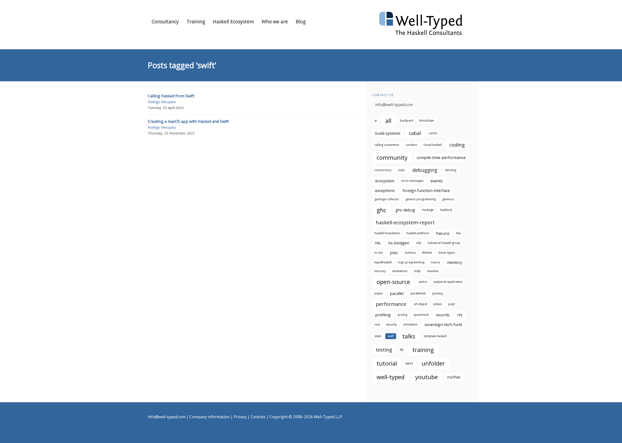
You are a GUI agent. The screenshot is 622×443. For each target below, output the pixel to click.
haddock (446, 210)
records (442, 315)
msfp (417, 271)
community (392, 157)
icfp (418, 243)
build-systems (387, 133)
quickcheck (421, 315)
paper (378, 293)
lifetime (427, 253)
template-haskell (435, 336)
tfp (402, 350)
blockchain (426, 120)
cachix (433, 133)
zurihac (453, 377)
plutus (437, 304)
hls (377, 243)
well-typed (391, 377)
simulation (410, 324)
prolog (402, 315)
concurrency (382, 170)
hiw (458, 233)
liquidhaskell (383, 262)
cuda (401, 170)
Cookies (258, 416)
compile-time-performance (441, 157)
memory (454, 262)
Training (196, 21)
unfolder (433, 363)
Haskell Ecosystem (233, 21)
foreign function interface (426, 190)
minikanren (399, 271)
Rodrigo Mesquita (162, 102)
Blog (301, 21)
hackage (428, 210)
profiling (383, 315)
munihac (433, 271)
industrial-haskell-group (444, 243)
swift (391, 336)
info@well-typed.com (394, 104)
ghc (381, 210)
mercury (380, 271)
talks (408, 336)
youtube (426, 377)
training (423, 350)
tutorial (387, 363)
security (391, 324)
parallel (397, 293)
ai (375, 120)
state (377, 336)
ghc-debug (405, 210)
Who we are (275, 21)
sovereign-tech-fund (443, 324)
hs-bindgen (398, 243)
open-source (393, 282)
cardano (411, 145)
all (388, 121)
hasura (442, 233)
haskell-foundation (387, 233)
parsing (437, 293)
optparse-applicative (447, 282)
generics (448, 199)
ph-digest (420, 304)
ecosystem (384, 181)
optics (423, 282)
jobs (394, 252)
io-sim (378, 253)
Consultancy (165, 21)
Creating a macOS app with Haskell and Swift (188, 121)
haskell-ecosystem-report (405, 222)
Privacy (240, 416)
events (437, 181)
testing (384, 349)
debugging (424, 170)
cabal (415, 133)
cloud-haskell (432, 145)
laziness (410, 253)
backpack (406, 120)
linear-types (447, 253)
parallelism (418, 293)
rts (459, 315)
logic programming (411, 262)
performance (391, 304)
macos (435, 262)
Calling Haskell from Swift (171, 96)
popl (451, 304)
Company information (210, 416)
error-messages (412, 181)
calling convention (386, 145)
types (409, 363)
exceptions (385, 190)
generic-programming (421, 199)
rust (377, 324)
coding (457, 145)
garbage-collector (386, 199)
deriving (450, 170)
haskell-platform (417, 233)
